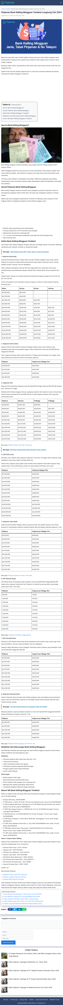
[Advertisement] (31, 87)
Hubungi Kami (24, 999)
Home (3, 9)
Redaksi (31, 999)
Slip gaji (5, 235)
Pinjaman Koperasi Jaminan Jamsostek (20, 575)
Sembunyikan (16, 104)
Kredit (7, 9)
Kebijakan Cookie (55, 999)
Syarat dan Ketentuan (42, 999)
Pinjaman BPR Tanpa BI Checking (13, 879)
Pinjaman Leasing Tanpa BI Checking (14, 877)
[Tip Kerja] (7, 2)
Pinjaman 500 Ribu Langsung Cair (20, 635)
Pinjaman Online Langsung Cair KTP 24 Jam (21, 743)
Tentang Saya (14, 999)
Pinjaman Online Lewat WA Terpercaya (20, 445)
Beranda (6, 999)
